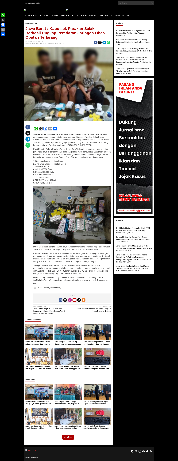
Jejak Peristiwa (48, 43)
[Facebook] (60, 300)
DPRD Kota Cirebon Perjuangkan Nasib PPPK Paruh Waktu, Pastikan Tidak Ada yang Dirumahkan (133, 33)
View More (68, 437)
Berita (27, 43)
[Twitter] (65, 300)
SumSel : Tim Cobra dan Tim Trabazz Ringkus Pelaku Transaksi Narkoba (94, 308)
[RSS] (83, 300)
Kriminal (55, 43)
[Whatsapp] (108, 42)
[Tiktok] (79, 300)
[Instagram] (70, 300)
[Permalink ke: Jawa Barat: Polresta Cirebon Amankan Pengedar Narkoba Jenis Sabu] (97, 356)
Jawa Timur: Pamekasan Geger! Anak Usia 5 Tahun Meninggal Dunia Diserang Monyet (67, 367)
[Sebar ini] (95, 42)
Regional (61, 43)
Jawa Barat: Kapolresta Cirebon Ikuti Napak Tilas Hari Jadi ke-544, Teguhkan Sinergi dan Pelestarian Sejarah (38, 367)
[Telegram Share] (104, 42)
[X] (2, 19)
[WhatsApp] (2, 15)
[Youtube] (74, 300)
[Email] (2, 29)
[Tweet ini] (100, 42)
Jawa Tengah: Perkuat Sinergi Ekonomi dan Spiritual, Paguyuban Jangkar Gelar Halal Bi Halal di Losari (67, 343)
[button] (152, 3)
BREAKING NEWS (34, 43)
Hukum (41, 43)
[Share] (2, 34)
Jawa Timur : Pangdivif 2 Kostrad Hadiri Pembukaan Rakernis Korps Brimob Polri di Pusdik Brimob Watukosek (49, 310)
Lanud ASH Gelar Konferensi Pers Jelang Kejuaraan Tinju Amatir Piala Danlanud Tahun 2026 (37, 343)
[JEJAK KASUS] (30, 10)
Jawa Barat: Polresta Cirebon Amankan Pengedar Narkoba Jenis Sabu (97, 367)
